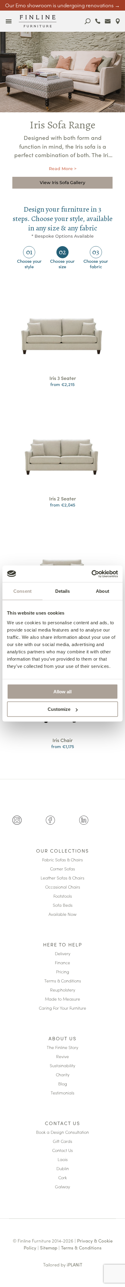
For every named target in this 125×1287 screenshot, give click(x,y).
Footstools (62, 896)
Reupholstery (62, 990)
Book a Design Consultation (62, 1132)
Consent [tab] (22, 591)
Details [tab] (62, 591)
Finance (62, 962)
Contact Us (62, 1123)
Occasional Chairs (62, 887)
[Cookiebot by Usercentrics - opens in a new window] (91, 574)
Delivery (62, 953)
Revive (62, 1056)
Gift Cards (62, 1141)
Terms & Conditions (62, 981)
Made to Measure (62, 999)
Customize (59, 709)
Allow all (62, 691)
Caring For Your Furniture (62, 1008)
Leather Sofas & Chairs (62, 878)
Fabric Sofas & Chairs (62, 860)
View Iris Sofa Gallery (62, 182)
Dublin (62, 1168)
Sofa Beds (63, 905)
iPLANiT (74, 1264)
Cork (62, 1177)
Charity (62, 1074)
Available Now (62, 914)
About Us (62, 1038)
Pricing (62, 972)
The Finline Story (62, 1047)
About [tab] (102, 591)
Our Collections (62, 851)
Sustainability (62, 1065)
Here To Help (62, 945)
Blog (62, 1084)
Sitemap (48, 1247)
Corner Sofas (62, 869)
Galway (62, 1187)
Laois (63, 1159)
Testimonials (62, 1093)
